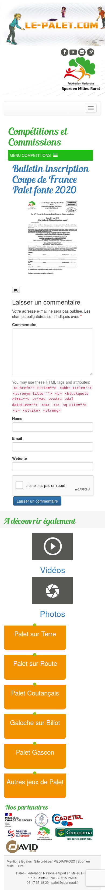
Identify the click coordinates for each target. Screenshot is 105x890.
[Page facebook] (64, 51)
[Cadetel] (67, 819)
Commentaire (24, 324)
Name (17, 418)
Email (17, 438)
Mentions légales (19, 861)
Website (19, 458)
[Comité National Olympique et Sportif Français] (41, 819)
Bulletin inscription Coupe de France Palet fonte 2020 (50, 179)
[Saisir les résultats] (90, 51)
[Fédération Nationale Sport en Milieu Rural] (44, 833)
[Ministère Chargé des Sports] (18, 819)
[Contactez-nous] (82, 51)
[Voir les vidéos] (73, 51)
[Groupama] (74, 833)
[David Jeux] (22, 846)
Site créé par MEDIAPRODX (54, 861)
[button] (30, 155)
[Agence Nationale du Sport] (19, 833)
